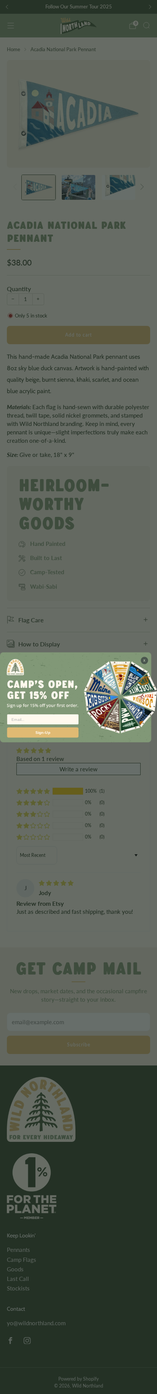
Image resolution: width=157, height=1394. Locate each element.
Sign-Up (42, 732)
